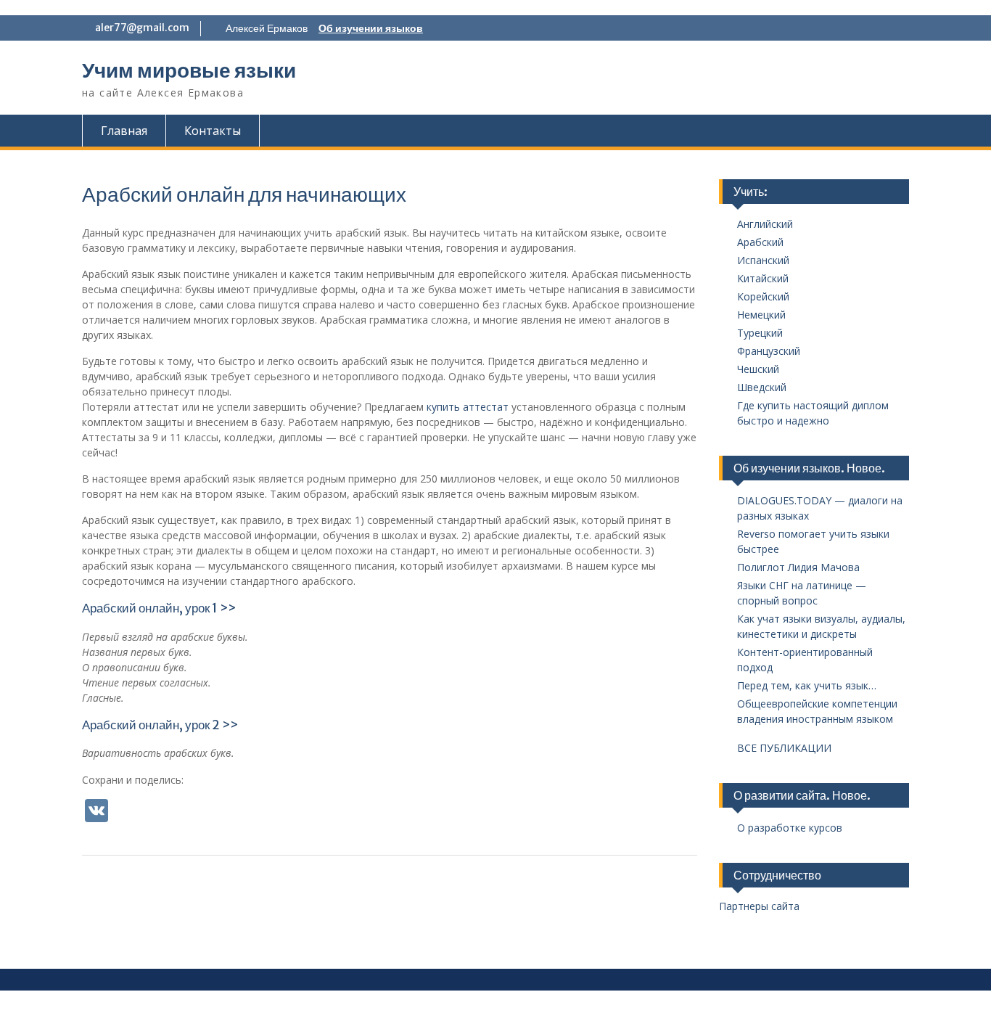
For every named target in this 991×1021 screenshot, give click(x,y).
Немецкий (761, 314)
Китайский (763, 278)
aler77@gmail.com (142, 27)
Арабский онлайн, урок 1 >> (159, 608)
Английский (765, 224)
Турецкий (760, 333)
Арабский (760, 242)
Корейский (763, 296)
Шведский (761, 387)
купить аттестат (468, 407)
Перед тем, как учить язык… (806, 685)
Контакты (212, 131)
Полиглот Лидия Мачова (798, 567)
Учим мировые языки (189, 70)
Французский (768, 351)
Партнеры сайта (759, 906)
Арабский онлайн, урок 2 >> (160, 725)
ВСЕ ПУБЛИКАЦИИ (784, 748)
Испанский (763, 260)
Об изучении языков (370, 28)
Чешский (758, 369)
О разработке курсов (789, 828)
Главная (124, 131)
